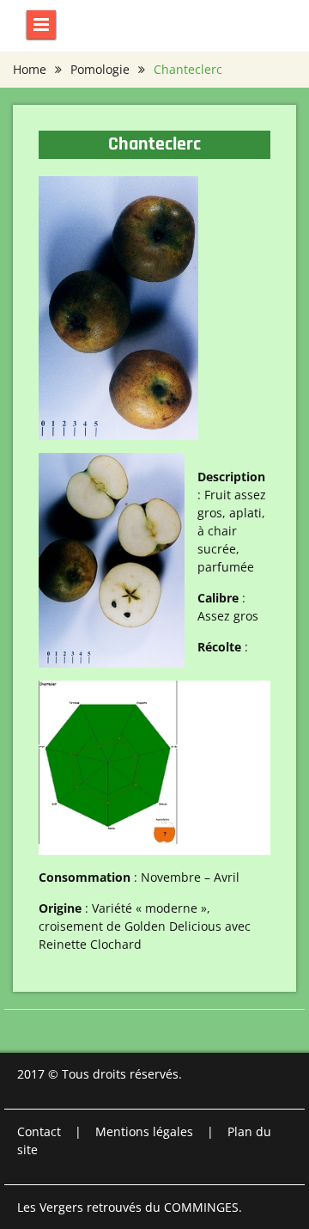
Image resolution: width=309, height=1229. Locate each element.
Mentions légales (144, 1131)
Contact (39, 1131)
